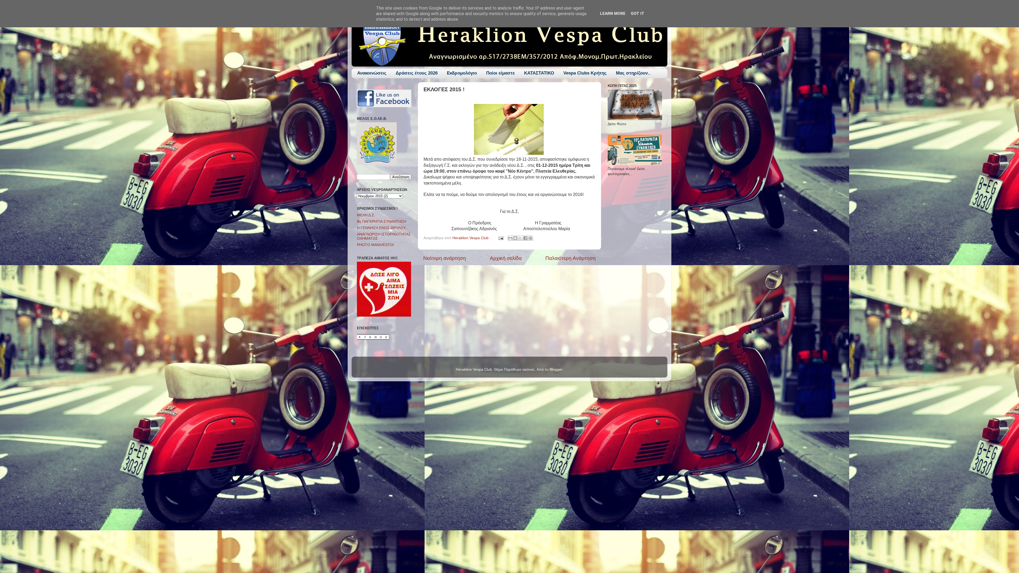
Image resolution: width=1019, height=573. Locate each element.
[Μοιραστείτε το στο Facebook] (525, 238)
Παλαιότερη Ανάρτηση (570, 258)
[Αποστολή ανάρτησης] (500, 238)
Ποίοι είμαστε (500, 73)
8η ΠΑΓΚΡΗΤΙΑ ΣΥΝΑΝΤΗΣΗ (381, 222)
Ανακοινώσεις (371, 73)
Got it (637, 13)
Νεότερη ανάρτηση (444, 258)
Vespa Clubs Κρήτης (585, 73)
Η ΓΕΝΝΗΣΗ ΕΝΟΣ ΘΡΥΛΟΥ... (382, 228)
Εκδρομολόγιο (462, 73)
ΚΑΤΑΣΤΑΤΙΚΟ (539, 73)
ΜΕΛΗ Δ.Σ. (366, 215)
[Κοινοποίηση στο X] (520, 238)
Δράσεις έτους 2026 (417, 73)
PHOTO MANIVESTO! (375, 245)
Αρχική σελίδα (506, 258)
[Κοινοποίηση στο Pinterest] (530, 238)
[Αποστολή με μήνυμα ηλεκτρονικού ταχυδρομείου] (510, 238)
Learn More (612, 13)
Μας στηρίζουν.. (633, 73)
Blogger (556, 369)
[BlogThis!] (515, 238)
